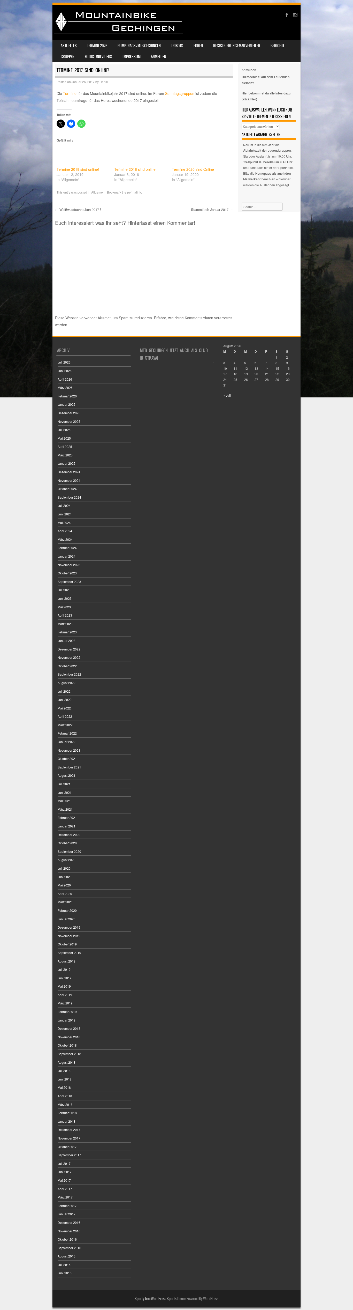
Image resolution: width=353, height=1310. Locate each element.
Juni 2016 (65, 1273)
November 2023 (69, 565)
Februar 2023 (67, 632)
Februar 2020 (67, 910)
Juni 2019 (65, 978)
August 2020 (66, 859)
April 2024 (65, 531)
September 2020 (69, 851)
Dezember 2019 (69, 927)
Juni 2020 (65, 877)
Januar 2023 (66, 640)
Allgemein (98, 192)
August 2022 (66, 682)
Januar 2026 (66, 404)
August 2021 (66, 775)
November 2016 (69, 1231)
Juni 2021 (65, 792)
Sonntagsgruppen (179, 93)
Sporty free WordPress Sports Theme (160, 1298)
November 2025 (69, 421)
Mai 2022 (64, 708)
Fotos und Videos (98, 57)
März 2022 (65, 725)
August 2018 (66, 1062)
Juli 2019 (64, 969)
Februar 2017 (67, 1205)
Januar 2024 (66, 556)
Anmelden (158, 57)
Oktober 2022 (67, 666)
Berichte (278, 46)
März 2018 (65, 1104)
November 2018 (69, 1037)
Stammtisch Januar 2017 (212, 209)
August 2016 (66, 1256)
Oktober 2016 (67, 1239)
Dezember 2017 (69, 1129)
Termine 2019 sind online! (78, 169)
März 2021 (65, 809)
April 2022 (65, 716)
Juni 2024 (65, 514)
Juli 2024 (64, 505)
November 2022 (69, 657)
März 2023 (65, 623)
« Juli (227, 395)
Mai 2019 (64, 986)
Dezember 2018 (69, 1028)
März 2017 (65, 1197)
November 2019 (69, 936)
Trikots (177, 46)
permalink (134, 192)
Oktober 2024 (67, 488)
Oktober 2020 (67, 843)
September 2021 (69, 767)
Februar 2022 (67, 733)
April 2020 (65, 893)
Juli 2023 (64, 590)
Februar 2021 (67, 817)
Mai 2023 (64, 607)
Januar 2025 (66, 463)
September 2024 (69, 497)
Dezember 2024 (69, 472)
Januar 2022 (66, 741)
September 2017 (69, 1155)
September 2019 (69, 952)
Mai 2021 (64, 800)
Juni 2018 (65, 1079)
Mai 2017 (64, 1180)
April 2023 (65, 615)
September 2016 (69, 1248)
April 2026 (65, 379)
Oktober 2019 (67, 944)
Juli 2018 (64, 1070)
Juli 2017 (64, 1163)
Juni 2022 (65, 699)
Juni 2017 (65, 1172)
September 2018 (69, 1054)
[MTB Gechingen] (118, 32)
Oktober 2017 (67, 1146)
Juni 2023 (65, 598)
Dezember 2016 (69, 1222)
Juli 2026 (64, 362)
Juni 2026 (65, 370)
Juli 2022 (64, 691)
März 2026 (65, 387)
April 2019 (65, 995)
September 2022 (69, 674)
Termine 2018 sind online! (135, 169)
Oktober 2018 (67, 1045)
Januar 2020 (66, 919)
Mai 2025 (64, 438)
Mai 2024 (64, 522)
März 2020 (65, 902)
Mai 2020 (64, 885)
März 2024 (65, 539)
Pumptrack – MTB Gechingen (139, 46)
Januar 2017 (66, 1214)
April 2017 (65, 1189)
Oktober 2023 (67, 573)
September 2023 (69, 581)
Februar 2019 (67, 1011)
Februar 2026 (67, 396)
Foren (198, 46)
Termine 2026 (97, 46)
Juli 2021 (64, 784)
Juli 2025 (64, 429)
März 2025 (65, 455)
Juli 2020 (64, 868)
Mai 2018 (64, 1087)
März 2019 (65, 1003)
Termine (69, 93)
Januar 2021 (66, 826)
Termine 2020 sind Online (193, 169)
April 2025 (65, 446)
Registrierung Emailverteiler (236, 46)
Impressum (131, 57)
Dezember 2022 (69, 649)
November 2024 (69, 480)
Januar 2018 (66, 1121)
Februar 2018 (67, 1113)
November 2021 (69, 750)
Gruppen (67, 57)
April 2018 (65, 1096)
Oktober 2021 (67, 758)
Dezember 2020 (69, 834)
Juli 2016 (64, 1264)
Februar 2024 (67, 547)
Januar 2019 (66, 1020)
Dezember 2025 (69, 413)
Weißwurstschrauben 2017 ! (78, 209)
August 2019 (66, 961)
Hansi (103, 81)
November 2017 (69, 1138)
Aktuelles (69, 46)
